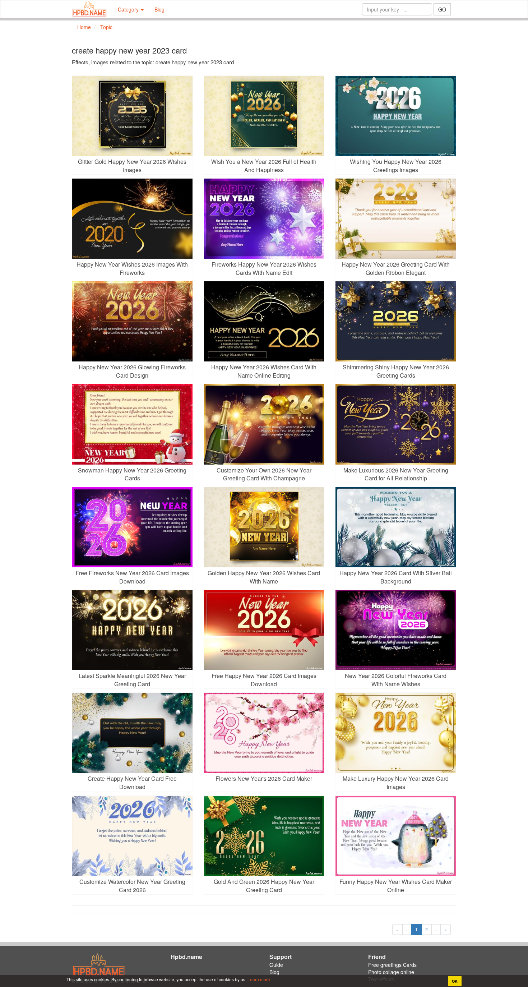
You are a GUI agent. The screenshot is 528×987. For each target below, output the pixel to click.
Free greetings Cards (392, 964)
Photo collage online (391, 972)
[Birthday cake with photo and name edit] (89, 9)
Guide (276, 964)
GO (442, 9)
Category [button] (129, 9)
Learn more (258, 979)
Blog (159, 9)
